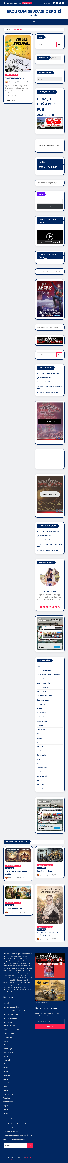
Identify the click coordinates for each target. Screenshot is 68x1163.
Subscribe (49, 1027)
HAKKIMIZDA (41, 704)
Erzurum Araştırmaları (44, 670)
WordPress (29, 1157)
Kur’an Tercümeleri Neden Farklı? (48, 373)
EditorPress (14, 1160)
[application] (50, 237)
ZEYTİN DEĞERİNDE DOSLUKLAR (48, 393)
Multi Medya (41, 717)
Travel (39, 763)
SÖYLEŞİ (40, 742)
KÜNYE (39, 708)
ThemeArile (24, 1160)
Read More (11, 100)
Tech (38, 759)
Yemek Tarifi (41, 789)
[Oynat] (39, 242)
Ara (41, 194)
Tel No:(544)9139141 (50, 494)
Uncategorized (42, 768)
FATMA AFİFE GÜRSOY (44, 696)
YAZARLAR (40, 785)
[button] (49, 236)
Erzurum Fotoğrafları (44, 679)
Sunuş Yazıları (41, 755)
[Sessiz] (57, 242)
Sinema (39, 738)
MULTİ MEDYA (42, 721)
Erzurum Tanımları (43, 687)
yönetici (10, 82)
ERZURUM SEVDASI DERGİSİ (34, 11)
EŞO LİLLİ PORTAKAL (17, 29)
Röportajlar (41, 730)
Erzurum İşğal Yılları (43, 683)
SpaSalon (40, 747)
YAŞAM (39, 780)
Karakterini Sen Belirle (44, 382)
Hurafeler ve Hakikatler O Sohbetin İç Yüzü (47, 934)
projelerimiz (41, 725)
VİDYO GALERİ (42, 776)
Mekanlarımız (41, 713)
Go (59, 44)
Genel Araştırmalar (43, 700)
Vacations (40, 772)
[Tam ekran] (60, 242)
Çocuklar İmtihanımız (44, 378)
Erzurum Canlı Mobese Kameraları (48, 675)
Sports (39, 751)
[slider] (48, 241)
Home (7, 29)
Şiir (38, 734)
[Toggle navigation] (34, 22)
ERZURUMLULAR (42, 692)
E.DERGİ (39, 666)
